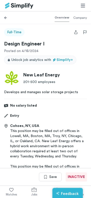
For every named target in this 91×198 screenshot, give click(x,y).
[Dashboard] (19, 6)
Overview (62, 17)
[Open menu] (83, 6)
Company (80, 17)
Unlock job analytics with (42, 60)
